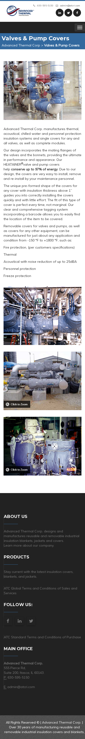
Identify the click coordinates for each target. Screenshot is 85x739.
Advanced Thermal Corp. (61, 722)
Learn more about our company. (29, 545)
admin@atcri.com (21, 687)
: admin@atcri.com (69, 5)
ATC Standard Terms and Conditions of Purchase (42, 637)
